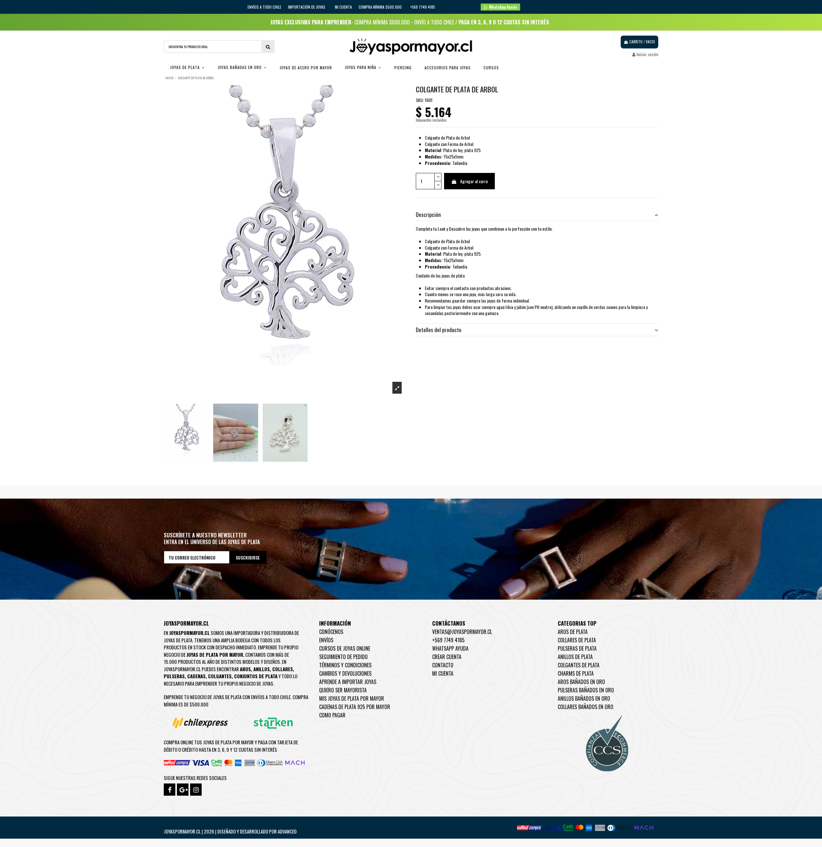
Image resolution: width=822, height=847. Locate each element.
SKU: (420, 100)
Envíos (326, 640)
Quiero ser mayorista (343, 690)
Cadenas (196, 676)
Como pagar (332, 715)
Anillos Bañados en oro (584, 698)
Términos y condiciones (345, 665)
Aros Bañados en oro (581, 682)
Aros (245, 668)
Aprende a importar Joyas (347, 682)
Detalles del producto (438, 330)
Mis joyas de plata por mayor (351, 698)
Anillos (261, 668)
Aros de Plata (573, 632)
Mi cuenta (343, 7)
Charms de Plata (576, 673)
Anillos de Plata (575, 657)
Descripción (428, 214)
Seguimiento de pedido (343, 657)
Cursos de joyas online (344, 648)
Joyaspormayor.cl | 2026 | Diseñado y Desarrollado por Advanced (230, 831)
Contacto (442, 665)
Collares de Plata (577, 640)
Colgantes (220, 676)
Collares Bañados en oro (585, 707)
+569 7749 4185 (448, 640)
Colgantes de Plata (578, 665)
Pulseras (174, 676)
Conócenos (331, 632)
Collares (282, 668)
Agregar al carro (474, 181)
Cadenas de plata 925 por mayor (354, 707)
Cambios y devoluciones (345, 673)
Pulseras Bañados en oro (586, 690)
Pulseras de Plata (577, 648)
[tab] (537, 215)
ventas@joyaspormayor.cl (462, 632)
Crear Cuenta (446, 657)
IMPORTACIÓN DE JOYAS (307, 7)
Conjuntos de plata (255, 676)
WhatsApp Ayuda (450, 648)
